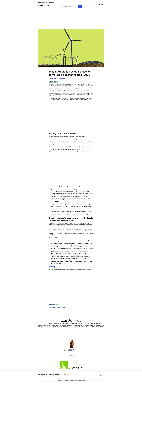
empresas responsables (54, 307)
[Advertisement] (71, 18)
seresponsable (62, 78)
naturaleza (62, 307)
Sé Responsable (55, 266)
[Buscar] (80, 6)
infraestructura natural (64, 255)
